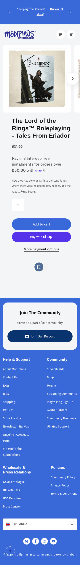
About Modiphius (14, 369)
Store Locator (12, 418)
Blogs (50, 377)
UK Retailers (11, 490)
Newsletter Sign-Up (16, 426)
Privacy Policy (60, 485)
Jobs (6, 394)
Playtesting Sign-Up (60, 402)
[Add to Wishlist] (41, 267)
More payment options (41, 249)
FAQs (6, 385)
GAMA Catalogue (14, 482)
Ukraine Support (58, 426)
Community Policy (63, 477)
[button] (9, 12)
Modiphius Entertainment (32, 554)
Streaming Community (62, 394)
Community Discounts (61, 418)
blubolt (72, 554)
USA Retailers (12, 498)
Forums (52, 385)
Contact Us (10, 377)
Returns (8, 410)
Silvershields (55, 369)
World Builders (57, 410)
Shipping (9, 402)
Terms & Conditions (64, 493)
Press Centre (11, 506)
